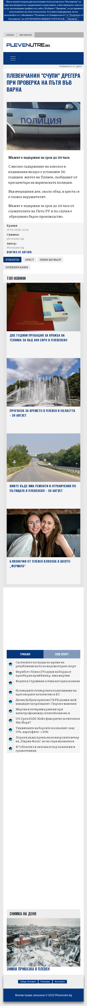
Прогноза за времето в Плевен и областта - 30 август (42, 413)
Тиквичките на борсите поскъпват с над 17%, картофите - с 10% (45, 730)
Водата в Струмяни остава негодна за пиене (48, 681)
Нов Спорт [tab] (62, 654)
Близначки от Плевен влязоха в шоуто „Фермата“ (40, 563)
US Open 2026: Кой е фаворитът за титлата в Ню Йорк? (48, 720)
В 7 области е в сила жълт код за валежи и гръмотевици (45, 748)
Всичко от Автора (19, 252)
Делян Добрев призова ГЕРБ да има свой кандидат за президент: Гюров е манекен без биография (46, 703)
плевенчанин (17, 267)
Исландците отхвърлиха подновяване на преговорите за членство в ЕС (46, 692)
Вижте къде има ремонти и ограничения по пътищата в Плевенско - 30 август (43, 488)
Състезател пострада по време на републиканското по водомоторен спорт (46, 664)
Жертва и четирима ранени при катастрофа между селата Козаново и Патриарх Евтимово (43, 713)
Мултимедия (26, 35)
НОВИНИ (10, 35)
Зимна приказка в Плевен (28, 969)
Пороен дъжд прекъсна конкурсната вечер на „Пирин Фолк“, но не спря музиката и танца (47, 741)
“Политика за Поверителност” (50, 15)
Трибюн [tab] (25, 654)
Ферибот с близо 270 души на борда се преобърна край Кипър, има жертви (43, 673)
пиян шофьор (50, 260)
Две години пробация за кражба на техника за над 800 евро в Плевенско (38, 337)
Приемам (72, 18)
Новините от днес (70, 66)
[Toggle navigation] (13, 58)
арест (29, 260)
